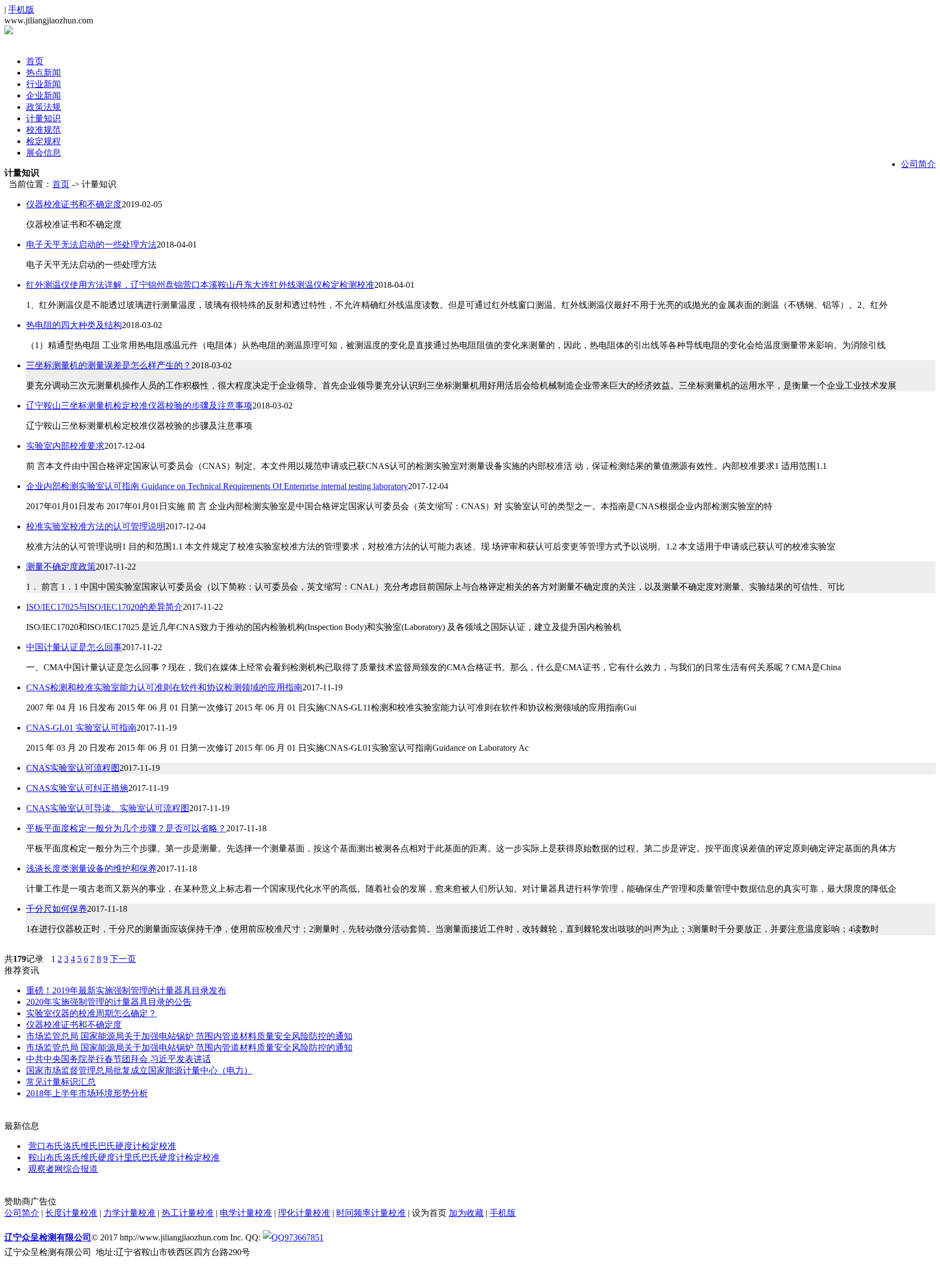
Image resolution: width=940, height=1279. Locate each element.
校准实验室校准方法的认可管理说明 (95, 526)
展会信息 (43, 152)
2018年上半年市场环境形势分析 (87, 1093)
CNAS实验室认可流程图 (73, 768)
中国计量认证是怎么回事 (74, 647)
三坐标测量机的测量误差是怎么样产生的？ (108, 365)
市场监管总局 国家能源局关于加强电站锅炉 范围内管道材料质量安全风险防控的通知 (189, 1036)
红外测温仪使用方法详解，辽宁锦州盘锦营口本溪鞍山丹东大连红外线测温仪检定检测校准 (200, 284)
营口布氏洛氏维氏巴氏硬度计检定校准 (102, 1146)
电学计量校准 (246, 1213)
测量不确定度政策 (61, 566)
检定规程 (43, 141)
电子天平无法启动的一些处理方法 (91, 244)
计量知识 (43, 118)
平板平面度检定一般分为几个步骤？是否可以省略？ (126, 828)
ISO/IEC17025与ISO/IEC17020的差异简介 (104, 606)
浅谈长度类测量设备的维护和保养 (91, 868)
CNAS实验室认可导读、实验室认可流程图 (107, 808)
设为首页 (429, 1213)
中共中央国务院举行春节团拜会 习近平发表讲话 (118, 1059)
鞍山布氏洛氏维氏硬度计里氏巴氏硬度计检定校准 (124, 1157)
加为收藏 (466, 1213)
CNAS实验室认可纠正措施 (77, 788)
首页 (35, 61)
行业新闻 (43, 84)
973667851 (304, 1237)
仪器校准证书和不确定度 (74, 204)
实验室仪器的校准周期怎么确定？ (91, 1013)
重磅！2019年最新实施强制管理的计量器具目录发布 (126, 990)
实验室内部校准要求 (65, 445)
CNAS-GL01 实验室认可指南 (81, 727)
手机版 (21, 9)
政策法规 (43, 107)
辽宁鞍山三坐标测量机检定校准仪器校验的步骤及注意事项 (139, 405)
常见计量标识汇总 (61, 1081)
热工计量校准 (188, 1213)
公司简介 (918, 164)
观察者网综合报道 (63, 1168)
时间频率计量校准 (371, 1213)
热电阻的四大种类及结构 (74, 325)
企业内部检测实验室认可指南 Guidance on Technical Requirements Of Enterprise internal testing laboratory (217, 486)
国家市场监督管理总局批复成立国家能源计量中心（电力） (139, 1070)
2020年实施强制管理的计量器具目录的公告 (108, 1001)
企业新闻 (43, 95)
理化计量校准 (304, 1213)
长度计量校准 (71, 1213)
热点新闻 (43, 72)
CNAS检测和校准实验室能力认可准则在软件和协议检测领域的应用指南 (164, 687)
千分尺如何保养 (56, 908)
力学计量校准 (129, 1213)
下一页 (123, 958)
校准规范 (43, 129)
